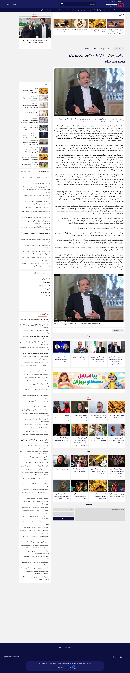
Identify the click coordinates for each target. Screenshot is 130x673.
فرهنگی (86, 10)
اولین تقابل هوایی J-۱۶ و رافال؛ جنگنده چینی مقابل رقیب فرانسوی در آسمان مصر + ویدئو (116, 31)
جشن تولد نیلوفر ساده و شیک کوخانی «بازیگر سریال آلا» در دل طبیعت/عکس (61, 496)
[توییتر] (55, 324)
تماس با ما (13, 4)
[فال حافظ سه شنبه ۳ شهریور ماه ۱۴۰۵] (79, 23)
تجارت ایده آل (45, 289)
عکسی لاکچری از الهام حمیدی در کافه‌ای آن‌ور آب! (98, 439)
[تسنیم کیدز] (89, 381)
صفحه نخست (121, 10)
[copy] (120, 324)
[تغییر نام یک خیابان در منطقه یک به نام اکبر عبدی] (61, 430)
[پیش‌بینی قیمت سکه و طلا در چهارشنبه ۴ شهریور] (116, 407)
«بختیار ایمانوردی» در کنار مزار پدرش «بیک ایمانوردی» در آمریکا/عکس (116, 440)
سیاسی (106, 10)
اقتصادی (113, 10)
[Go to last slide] (21, 28)
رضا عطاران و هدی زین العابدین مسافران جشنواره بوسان (62, 417)
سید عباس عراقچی (118, 330)
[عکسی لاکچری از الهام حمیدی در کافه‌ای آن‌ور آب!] (98, 430)
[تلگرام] (58, 324)
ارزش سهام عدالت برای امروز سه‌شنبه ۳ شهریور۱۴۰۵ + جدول (30, 106)
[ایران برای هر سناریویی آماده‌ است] (79, 347)
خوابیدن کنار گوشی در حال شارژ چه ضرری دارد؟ (36, 463)
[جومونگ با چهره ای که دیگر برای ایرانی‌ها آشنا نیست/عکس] (79, 461)
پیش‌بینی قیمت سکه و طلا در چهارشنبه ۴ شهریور (117, 416)
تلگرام (115, 657)
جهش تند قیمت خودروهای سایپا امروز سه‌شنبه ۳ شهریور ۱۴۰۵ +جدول (30, 143)
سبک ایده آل (46, 282)
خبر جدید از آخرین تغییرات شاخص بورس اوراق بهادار (31, 129)
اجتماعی (92, 10)
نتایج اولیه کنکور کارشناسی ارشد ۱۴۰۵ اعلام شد (29, 99)
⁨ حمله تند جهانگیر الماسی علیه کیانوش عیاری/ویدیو (35, 469)
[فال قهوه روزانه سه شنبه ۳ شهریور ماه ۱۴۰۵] (62, 23)
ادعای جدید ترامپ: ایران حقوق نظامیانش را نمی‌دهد (34, 431)
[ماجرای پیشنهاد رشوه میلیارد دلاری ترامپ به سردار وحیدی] (43, 135)
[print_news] (65, 324)
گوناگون (121, 15)
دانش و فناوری (71, 10)
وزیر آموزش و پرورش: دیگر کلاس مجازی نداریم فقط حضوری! (31, 151)
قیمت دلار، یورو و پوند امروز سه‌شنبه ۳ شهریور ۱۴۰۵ (34, 568)
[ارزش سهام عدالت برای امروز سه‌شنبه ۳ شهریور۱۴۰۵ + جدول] (43, 105)
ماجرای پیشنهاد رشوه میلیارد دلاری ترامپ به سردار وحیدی (30, 136)
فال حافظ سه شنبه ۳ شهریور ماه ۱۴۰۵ (80, 30)
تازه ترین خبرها (45, 292)
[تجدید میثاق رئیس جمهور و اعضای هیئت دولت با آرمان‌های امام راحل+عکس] (35, 28)
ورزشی (80, 10)
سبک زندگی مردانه (44, 285)
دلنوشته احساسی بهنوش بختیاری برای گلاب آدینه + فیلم (80, 417)
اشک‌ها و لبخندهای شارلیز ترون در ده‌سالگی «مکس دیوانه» (80, 496)
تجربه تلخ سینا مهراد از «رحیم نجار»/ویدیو (37, 498)
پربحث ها (24, 171)
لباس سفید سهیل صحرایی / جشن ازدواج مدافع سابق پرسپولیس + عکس (116, 496)
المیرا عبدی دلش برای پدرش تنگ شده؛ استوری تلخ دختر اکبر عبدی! (98, 471)
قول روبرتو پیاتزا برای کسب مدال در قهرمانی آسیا (35, 527)
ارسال (63, 519)
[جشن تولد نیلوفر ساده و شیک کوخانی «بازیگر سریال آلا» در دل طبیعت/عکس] (61, 486)
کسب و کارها (44, 10)
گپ (123, 657)
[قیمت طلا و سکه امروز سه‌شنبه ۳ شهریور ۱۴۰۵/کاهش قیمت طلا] (97, 23)
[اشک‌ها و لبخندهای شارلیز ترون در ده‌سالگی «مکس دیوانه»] (79, 486)
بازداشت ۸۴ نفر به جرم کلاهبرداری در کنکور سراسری (35, 410)
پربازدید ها (42, 171)
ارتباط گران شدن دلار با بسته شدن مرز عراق (37, 407)
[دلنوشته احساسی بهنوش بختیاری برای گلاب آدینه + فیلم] (79, 407)
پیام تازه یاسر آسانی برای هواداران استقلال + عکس (35, 381)
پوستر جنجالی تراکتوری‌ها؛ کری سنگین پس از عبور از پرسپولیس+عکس (30, 166)
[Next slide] (48, 28)
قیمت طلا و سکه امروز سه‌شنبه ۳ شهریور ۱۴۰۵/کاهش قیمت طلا (97, 30)
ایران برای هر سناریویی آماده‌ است (77, 358)
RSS (8, 4)
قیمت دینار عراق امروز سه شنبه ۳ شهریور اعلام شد (35, 507)
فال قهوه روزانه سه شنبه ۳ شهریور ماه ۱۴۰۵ (62, 30)
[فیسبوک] (62, 324)
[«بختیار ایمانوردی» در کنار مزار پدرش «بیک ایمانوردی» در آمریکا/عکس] (116, 430)
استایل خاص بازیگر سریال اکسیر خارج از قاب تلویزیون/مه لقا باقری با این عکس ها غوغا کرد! (116, 472)
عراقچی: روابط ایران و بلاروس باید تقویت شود (36, 362)
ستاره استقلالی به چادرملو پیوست (31, 114)
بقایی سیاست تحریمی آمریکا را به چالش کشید (36, 378)
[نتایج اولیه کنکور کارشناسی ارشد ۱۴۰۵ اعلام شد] (43, 98)
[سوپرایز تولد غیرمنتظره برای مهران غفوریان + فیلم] (98, 407)
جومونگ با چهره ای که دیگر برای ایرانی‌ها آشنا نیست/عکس (80, 471)
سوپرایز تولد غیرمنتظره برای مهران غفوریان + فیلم (98, 416)
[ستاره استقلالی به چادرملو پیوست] (43, 113)
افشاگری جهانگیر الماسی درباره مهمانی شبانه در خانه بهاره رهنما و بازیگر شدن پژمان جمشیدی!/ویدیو (35, 189)
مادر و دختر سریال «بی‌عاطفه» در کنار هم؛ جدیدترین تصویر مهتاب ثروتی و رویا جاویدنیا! (80, 441)
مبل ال (48, 296)
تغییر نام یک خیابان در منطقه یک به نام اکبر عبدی (62, 439)
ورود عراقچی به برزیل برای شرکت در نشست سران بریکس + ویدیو (97, 359)
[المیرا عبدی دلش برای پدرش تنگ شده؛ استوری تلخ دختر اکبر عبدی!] (98, 461)
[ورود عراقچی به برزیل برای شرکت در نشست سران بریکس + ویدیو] (98, 347)
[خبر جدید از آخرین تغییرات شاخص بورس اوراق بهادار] (43, 128)
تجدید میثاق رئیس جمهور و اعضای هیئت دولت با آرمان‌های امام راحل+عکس (34, 41)
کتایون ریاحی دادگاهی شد (62, 469)
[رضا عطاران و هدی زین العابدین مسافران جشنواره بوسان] (61, 407)
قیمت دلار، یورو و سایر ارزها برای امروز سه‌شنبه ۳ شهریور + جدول (30, 121)
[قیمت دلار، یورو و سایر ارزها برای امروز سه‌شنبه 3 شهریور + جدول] (43, 120)
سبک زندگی (61, 10)
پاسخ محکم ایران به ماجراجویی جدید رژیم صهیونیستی (61, 359)
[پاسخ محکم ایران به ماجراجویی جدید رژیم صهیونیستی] (61, 347)
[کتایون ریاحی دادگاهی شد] (61, 461)
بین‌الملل (99, 10)
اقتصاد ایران (46, 279)
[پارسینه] (114, 4)
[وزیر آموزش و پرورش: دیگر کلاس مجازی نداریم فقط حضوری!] (43, 150)
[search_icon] (62, 4)
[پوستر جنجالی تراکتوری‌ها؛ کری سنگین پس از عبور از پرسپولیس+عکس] (43, 165)
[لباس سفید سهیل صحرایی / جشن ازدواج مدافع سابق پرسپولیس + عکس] (116, 486)
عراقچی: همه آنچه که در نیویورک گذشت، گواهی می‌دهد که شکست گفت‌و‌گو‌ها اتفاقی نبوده (115, 360)
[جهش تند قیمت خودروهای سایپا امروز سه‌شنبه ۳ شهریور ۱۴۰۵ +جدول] (43, 142)
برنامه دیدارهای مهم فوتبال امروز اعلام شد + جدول (35, 489)
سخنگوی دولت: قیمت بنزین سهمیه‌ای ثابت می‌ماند (35, 371)
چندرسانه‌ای (53, 10)
